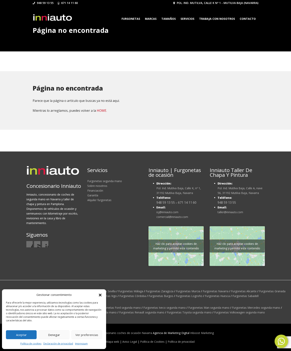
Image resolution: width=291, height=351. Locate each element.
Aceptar (21, 335)
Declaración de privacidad (58, 343)
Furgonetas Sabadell (245, 296)
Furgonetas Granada (272, 291)
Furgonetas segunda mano (104, 181)
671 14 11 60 (69, 3)
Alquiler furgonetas (99, 200)
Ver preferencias (86, 335)
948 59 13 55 (44, 3)
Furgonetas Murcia (188, 291)
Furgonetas (131, 19)
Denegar (54, 335)
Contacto (248, 19)
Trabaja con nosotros (217, 19)
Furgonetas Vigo (106, 296)
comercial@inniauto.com (172, 217)
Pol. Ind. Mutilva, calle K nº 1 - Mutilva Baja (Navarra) (217, 3)
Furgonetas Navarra (215, 291)
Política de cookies (30, 343)
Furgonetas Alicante (244, 291)
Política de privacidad (181, 341)
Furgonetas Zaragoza (159, 291)
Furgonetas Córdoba (132, 296)
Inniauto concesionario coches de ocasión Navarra (119, 333)
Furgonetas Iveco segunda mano (164, 307)
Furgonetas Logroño (189, 296)
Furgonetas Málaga (130, 291)
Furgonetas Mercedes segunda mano (256, 307)
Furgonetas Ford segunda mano (120, 307)
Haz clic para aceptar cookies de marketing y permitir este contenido (176, 246)
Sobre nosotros (97, 186)
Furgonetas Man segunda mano (208, 307)
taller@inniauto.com (230, 212)
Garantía (92, 195)
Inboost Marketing (202, 333)
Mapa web (112, 341)
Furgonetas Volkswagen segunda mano (239, 312)
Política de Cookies (152, 341)
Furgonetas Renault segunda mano (141, 312)
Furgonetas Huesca (217, 296)
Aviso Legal (129, 341)
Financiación (95, 190)
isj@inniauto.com (167, 212)
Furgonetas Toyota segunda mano (189, 312)
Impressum (81, 343)
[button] (100, 295)
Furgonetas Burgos (160, 296)
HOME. (102, 110)
